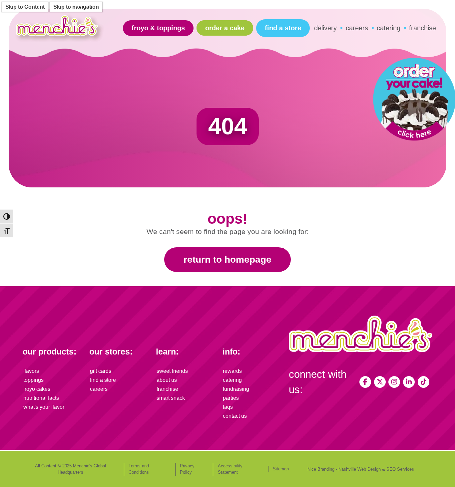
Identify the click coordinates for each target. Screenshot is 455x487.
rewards (232, 371)
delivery (325, 28)
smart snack (171, 398)
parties (231, 398)
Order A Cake (224, 28)
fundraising (236, 389)
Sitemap (281, 468)
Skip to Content (25, 7)
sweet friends (172, 371)
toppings (33, 380)
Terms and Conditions (139, 469)
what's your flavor (43, 407)
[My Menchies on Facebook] (365, 382)
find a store (283, 28)
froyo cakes (36, 389)
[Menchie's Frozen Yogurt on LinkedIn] (409, 382)
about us (167, 380)
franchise (422, 28)
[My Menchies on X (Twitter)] (380, 382)
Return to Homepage (227, 259)
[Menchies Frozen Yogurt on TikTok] (423, 382)
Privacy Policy (187, 469)
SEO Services (400, 469)
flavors (31, 371)
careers (357, 28)
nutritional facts (41, 398)
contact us (235, 416)
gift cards (100, 371)
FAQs (228, 407)
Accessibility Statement (230, 469)
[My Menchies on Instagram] (394, 382)
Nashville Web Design (359, 469)
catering (388, 28)
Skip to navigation (76, 7)
